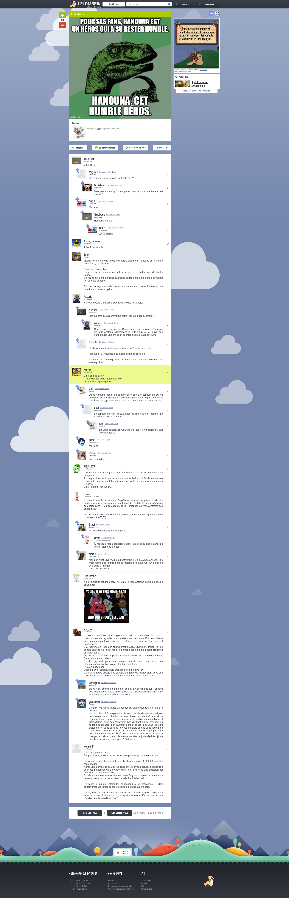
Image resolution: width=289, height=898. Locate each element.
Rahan (92, 453)
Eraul (92, 524)
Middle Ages (187, 71)
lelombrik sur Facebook (80, 883)
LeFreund (94, 682)
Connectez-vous (119, 812)
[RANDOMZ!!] (217, 13)
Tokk (86, 254)
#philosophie (200, 82)
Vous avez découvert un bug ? (120, 888)
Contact (143, 883)
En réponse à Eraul (108, 538)
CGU (142, 886)
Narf (91, 554)
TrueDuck (89, 158)
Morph (88, 369)
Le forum (111, 880)
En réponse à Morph (102, 389)
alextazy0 (94, 701)
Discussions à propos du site (120, 886)
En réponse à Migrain (114, 185)
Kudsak (93, 309)
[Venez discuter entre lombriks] (211, 13)
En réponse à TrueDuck (107, 172)
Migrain (93, 172)
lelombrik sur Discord (79, 880)
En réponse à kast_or (108, 683)
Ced (98, 128)
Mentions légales (147, 888)
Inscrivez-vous (89, 812)
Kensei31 (89, 746)
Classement (113, 883)
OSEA (92, 201)
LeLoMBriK (208, 881)
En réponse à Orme (103, 524)
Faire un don (145, 880)
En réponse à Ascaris (106, 310)
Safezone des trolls (94, 7)
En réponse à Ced (106, 408)
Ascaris (88, 296)
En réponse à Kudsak (111, 323)
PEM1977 (89, 466)
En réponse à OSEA (113, 215)
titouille (93, 342)
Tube (92, 439)
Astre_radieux (92, 241)
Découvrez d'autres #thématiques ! (197, 91)
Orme (87, 494)
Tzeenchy (203, 70)
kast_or (88, 629)
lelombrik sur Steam (79, 888)
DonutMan (90, 576)
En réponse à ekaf (111, 424)
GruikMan (99, 185)
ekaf (96, 407)
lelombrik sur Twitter (79, 886)
